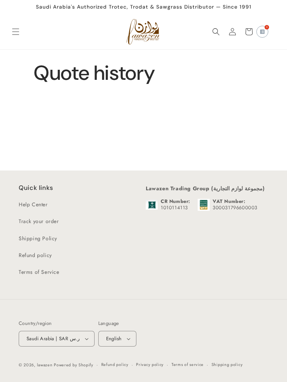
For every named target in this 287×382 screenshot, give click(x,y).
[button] (15, 32)
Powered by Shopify (73, 365)
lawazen (45, 365)
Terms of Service (39, 272)
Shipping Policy (38, 238)
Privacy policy (150, 364)
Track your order (39, 221)
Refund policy (35, 255)
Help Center (33, 204)
